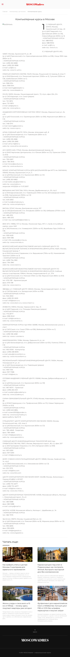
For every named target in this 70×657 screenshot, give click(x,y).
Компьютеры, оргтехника (18, 11)
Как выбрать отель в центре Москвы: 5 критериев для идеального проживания (15, 567)
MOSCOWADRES (35, 640)
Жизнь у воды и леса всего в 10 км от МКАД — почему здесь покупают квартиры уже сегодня (17, 605)
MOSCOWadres (35, 4)
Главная (5, 11)
